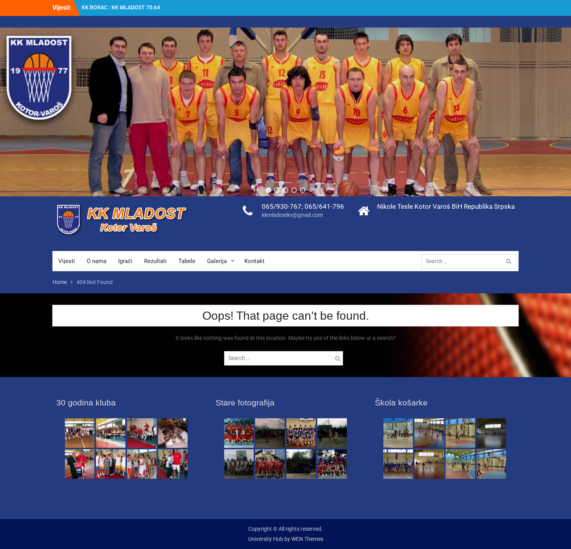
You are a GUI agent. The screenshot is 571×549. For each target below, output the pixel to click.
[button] (268, 190)
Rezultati (155, 261)
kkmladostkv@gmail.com (292, 215)
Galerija (217, 261)
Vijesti (66, 261)
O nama (96, 261)
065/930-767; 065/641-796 (303, 206)
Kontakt (254, 261)
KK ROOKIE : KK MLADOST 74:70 (122, 7)
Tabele (186, 261)
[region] (285, 112)
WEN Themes (307, 539)
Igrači (125, 261)
